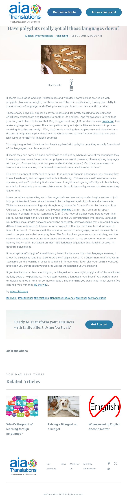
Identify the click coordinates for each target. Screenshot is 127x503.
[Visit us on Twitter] (115, 463)
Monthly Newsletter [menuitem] (89, 466)
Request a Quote (64, 12)
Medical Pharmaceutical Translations (46, 35)
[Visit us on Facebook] (109, 463)
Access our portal (104, 12)
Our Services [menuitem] (51, 466)
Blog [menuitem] (63, 463)
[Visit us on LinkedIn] (109, 469)
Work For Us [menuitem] (74, 466)
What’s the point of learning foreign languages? (19, 429)
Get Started (99, 324)
